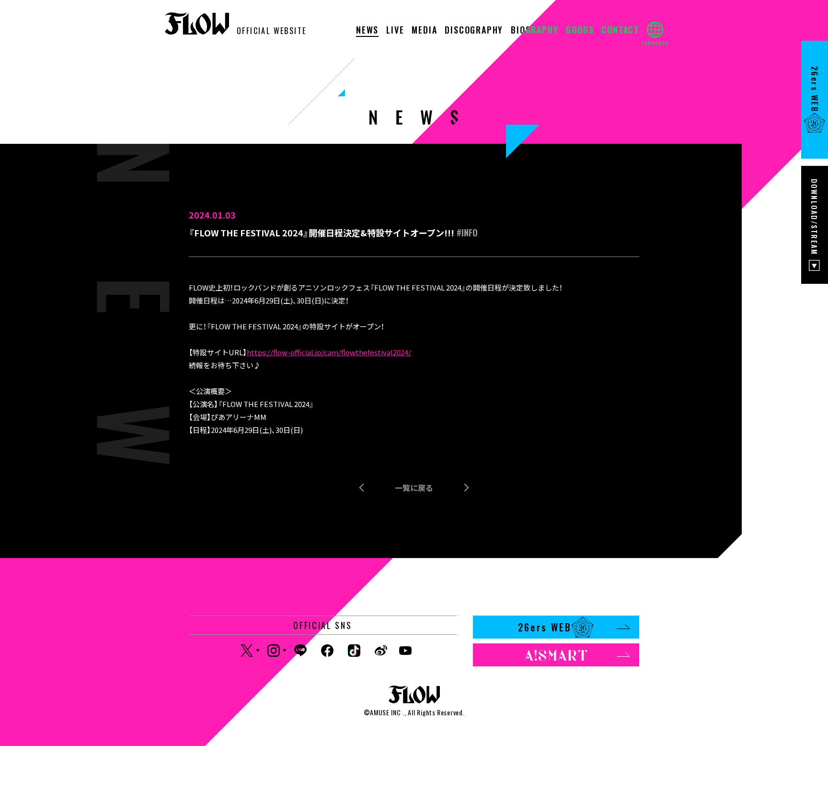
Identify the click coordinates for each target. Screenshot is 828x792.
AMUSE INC (385, 712)
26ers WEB (545, 627)
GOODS (580, 30)
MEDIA (424, 30)
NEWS (367, 30)
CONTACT (620, 30)
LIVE (395, 30)
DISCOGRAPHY (474, 30)
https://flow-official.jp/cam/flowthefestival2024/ (329, 352)
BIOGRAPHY (534, 30)
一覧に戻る (414, 487)
